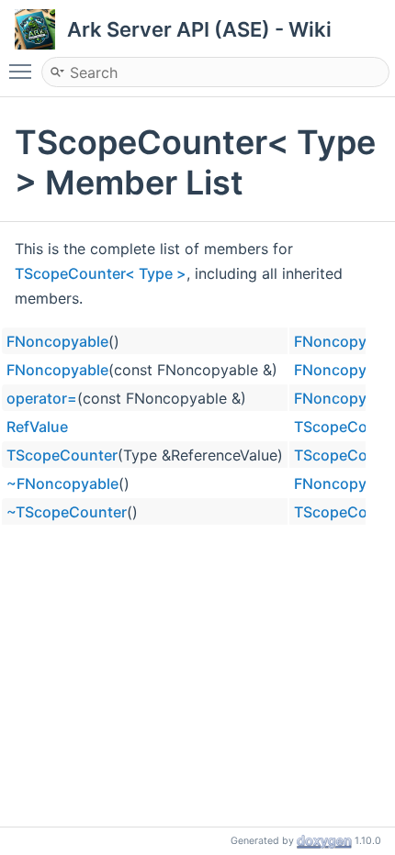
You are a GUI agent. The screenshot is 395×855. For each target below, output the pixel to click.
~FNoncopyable (62, 483)
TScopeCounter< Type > (100, 273)
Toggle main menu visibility (23, 70)
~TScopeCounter (66, 512)
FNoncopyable (57, 341)
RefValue (37, 426)
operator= (41, 398)
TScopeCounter (62, 455)
